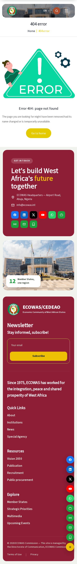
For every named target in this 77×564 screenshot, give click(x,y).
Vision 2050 (14, 459)
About (11, 415)
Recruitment (15, 473)
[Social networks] (70, 547)
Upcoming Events (18, 523)
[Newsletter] (24, 224)
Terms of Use (14, 554)
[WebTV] (61, 215)
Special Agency (17, 437)
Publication (14, 466)
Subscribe (38, 356)
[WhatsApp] (52, 215)
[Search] (56, 10)
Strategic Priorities (19, 509)
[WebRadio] (15, 224)
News (10, 429)
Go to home (38, 133)
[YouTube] (43, 215)
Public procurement (20, 480)
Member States (17, 502)
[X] (33, 215)
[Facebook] (15, 215)
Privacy (34, 554)
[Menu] (66, 11)
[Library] (33, 224)
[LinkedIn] (24, 215)
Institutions (15, 422)
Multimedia (14, 516)
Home (31, 31)
